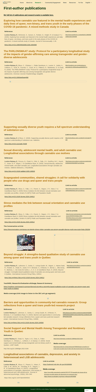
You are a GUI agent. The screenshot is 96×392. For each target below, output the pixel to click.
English (88, 2)
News (65, 2)
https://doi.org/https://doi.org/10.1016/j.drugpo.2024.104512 (24, 277)
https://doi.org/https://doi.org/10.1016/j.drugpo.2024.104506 (24, 322)
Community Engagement (52, 2)
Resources (72, 2)
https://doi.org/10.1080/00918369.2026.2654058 (20, 45)
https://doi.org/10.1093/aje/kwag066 (16, 77)
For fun (80, 2)
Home (22, 2)
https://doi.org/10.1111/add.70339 (15, 144)
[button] (41, 2)
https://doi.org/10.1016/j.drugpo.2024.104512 (19, 196)
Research (38, 2)
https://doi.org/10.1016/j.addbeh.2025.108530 (19, 171)
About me (29, 2)
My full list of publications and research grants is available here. (29, 15)
